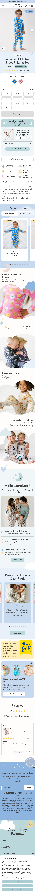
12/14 (28, 103)
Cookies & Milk (19, 77)
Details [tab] (19, 182)
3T (6, 99)
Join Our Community (14, 694)
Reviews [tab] (10, 716)
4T (17, 99)
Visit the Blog (17, 633)
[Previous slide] (6, 626)
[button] (17, 70)
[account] (26, 5)
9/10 (17, 103)
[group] (3, 48)
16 (6, 107)
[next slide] (33, 182)
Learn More (17, 560)
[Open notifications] (29, 6)
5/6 (28, 99)
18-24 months (17, 94)
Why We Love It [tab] (8, 182)
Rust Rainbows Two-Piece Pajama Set (19, 732)
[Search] (6, 6)
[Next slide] (32, 30)
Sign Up (29, 788)
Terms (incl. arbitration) (20, 810)
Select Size (17, 114)
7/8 (7, 103)
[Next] (31, 739)
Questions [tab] (24, 716)
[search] (6, 6)
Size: (6, 144)
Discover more (8, 656)
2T (28, 94)
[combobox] (6, 6)
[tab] (10, 214)
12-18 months (6, 94)
